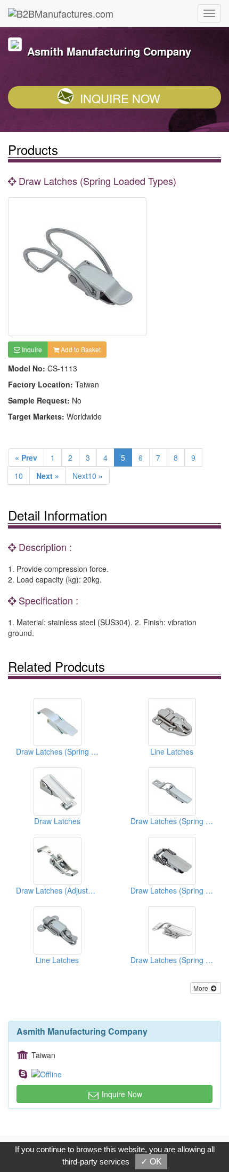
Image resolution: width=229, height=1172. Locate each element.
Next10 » (87, 475)
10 (18, 475)
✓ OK (151, 1161)
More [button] (201, 987)
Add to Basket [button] (80, 349)
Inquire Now (120, 98)
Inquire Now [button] (121, 1094)
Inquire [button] (31, 349)
